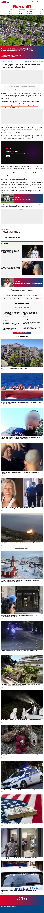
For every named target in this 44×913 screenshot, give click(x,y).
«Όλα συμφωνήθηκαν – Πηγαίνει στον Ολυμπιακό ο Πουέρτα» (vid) (31, 328)
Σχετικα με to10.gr (4, 909)
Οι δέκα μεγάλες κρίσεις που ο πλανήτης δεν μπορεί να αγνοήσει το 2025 (11, 232)
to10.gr (3, 61)
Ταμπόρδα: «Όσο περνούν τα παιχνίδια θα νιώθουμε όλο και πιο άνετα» (31, 313)
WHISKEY (8, 912)
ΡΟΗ (16, 307)
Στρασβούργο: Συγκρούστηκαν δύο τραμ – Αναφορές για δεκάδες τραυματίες (11, 237)
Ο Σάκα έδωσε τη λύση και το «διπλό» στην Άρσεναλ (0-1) (31, 323)
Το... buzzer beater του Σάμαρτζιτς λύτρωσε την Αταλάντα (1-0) (11, 324)
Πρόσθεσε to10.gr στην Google (22, 89)
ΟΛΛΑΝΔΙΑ (12, 225)
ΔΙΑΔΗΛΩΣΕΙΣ (7, 225)
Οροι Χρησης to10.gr (5, 910)
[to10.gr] (6, 2)
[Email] (42, 61)
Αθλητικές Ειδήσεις (18, 298)
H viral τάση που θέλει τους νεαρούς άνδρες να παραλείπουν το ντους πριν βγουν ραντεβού (11, 313)
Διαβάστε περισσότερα (22, 332)
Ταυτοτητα (3, 908)
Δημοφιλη (20, 307)
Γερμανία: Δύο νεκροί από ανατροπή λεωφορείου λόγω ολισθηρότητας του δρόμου (11, 56)
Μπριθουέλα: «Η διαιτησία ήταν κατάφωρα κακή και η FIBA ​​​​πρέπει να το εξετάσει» (11, 319)
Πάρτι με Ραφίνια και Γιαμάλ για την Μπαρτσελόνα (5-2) (11, 329)
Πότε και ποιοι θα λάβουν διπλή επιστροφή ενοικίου (30, 318)
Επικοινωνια (3, 911)
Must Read (26, 307)
